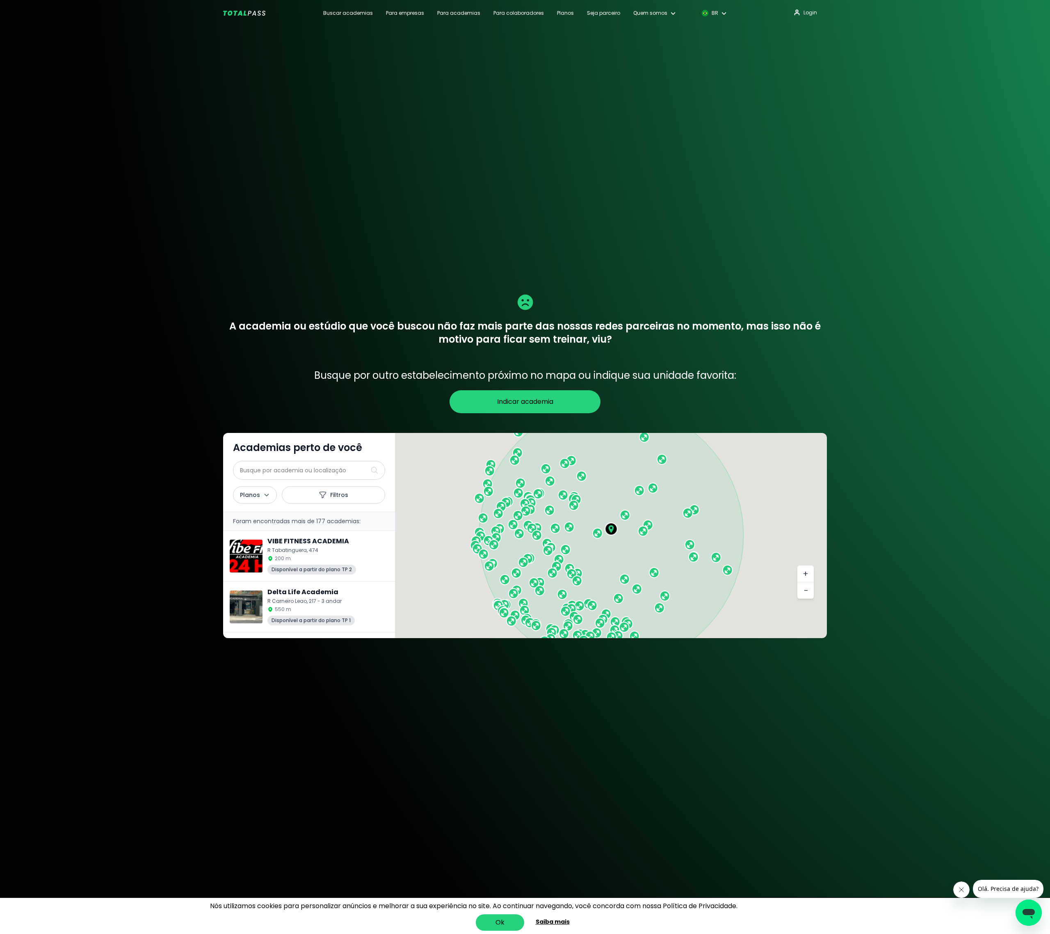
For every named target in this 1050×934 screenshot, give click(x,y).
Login (810, 12)
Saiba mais (553, 922)
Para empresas (405, 13)
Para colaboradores (518, 13)
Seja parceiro (603, 13)
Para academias (458, 13)
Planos (565, 13)
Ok (499, 922)
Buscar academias (348, 13)
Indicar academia (525, 401)
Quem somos (650, 13)
